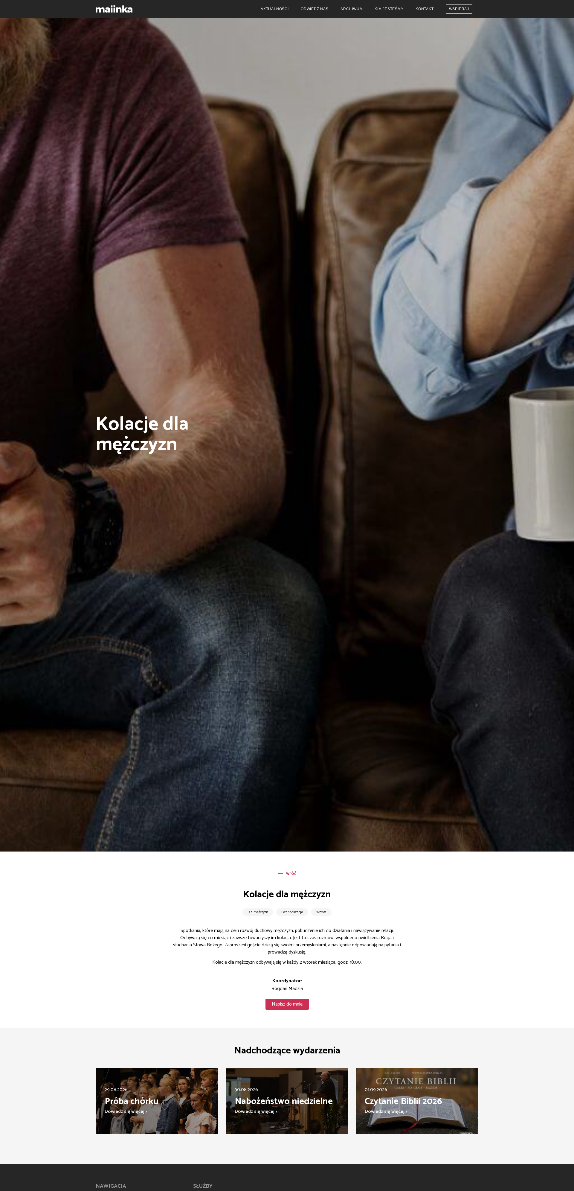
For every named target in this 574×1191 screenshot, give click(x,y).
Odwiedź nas (315, 9)
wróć (291, 873)
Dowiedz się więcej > (126, 1112)
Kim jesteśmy (389, 9)
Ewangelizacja (292, 912)
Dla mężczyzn (258, 912)
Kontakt (425, 9)
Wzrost (321, 912)
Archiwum (352, 9)
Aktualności (275, 9)
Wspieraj (459, 9)
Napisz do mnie (287, 1004)
